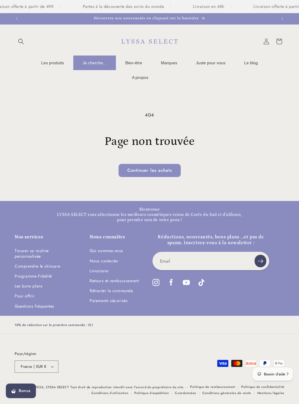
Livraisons (99, 270)
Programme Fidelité (33, 276)
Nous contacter (104, 260)
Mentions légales (270, 393)
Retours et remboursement (114, 280)
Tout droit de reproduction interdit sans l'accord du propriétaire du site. (127, 387)
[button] (21, 41)
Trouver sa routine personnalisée (32, 253)
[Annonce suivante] (282, 18)
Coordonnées (185, 393)
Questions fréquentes (34, 306)
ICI (90, 324)
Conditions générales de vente (226, 393)
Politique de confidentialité (262, 386)
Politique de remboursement (212, 386)
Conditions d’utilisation (109, 393)
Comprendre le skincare (37, 266)
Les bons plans (28, 286)
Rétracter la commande (111, 290)
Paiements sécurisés (109, 300)
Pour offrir (25, 296)
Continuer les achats (149, 170)
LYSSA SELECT (57, 387)
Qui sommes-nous (106, 250)
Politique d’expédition (151, 393)
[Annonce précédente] (16, 18)
